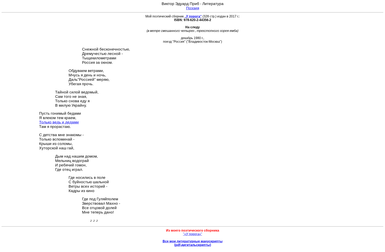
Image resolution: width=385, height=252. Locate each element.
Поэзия (192, 8)
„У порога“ (193, 16)
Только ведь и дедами (59, 122)
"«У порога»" (192, 234)
